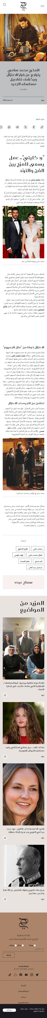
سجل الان (9, 1010)
